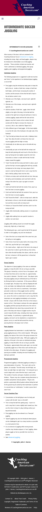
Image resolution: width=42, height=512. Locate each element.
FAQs (35, 507)
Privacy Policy (32, 499)
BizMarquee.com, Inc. (25, 493)
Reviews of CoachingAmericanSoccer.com (18, 507)
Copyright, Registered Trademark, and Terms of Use (21, 502)
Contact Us (8, 499)
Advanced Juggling (14, 437)
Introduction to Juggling (26, 57)
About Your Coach (20, 499)
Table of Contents (21, 504)
